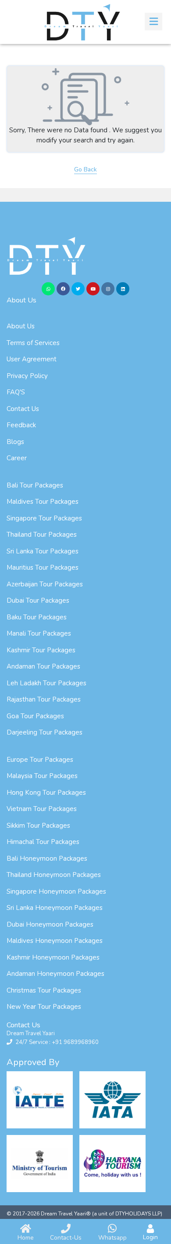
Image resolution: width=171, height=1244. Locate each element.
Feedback (21, 425)
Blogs (15, 441)
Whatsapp (112, 1237)
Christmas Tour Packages (44, 990)
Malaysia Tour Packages (42, 775)
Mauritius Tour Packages (42, 567)
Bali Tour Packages (35, 485)
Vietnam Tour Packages (42, 808)
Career (17, 458)
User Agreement (32, 359)
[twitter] (78, 288)
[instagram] (107, 288)
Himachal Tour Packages (43, 841)
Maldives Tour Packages (42, 501)
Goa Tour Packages (35, 716)
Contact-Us (66, 1237)
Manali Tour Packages (39, 633)
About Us (21, 326)
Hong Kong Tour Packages (46, 792)
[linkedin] (122, 288)
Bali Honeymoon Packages (47, 858)
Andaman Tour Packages (43, 666)
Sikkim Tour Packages (38, 825)
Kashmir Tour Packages (41, 650)
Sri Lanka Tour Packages (42, 551)
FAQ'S (16, 392)
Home (26, 1237)
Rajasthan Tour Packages (44, 699)
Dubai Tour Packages (38, 600)
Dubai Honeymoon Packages (50, 924)
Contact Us (23, 408)
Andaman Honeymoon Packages (55, 973)
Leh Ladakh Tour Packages (46, 683)
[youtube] (93, 288)
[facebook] (63, 288)
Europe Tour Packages (40, 759)
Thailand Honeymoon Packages (54, 874)
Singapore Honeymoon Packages (56, 891)
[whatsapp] (48, 288)
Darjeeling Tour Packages (44, 732)
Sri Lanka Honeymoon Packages (55, 907)
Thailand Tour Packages (42, 534)
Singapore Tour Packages (44, 518)
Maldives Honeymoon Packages (55, 940)
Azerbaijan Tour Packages (45, 584)
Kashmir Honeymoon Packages (53, 957)
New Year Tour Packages (44, 1006)
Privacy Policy (27, 375)
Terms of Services (33, 342)
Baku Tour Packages (37, 617)
